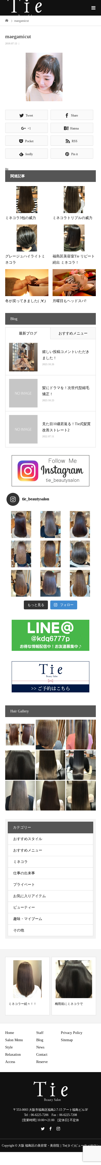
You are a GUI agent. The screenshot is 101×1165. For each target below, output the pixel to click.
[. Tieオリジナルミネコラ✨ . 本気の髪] (21, 554)
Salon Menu (14, 1040)
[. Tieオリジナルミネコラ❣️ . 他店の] (50, 583)
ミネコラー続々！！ (23, 1004)
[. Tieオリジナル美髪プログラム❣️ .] (21, 524)
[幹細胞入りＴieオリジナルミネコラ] (81, 735)
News (40, 1047)
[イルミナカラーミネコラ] (51, 765)
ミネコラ (20, 862)
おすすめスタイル (27, 839)
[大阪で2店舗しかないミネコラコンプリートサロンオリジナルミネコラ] (20, 735)
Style (9, 1047)
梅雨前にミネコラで (69, 1004)
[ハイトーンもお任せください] (51, 735)
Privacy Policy (71, 1033)
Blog (39, 1040)
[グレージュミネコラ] (81, 795)
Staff (40, 1033)
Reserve (42, 1062)
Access (10, 1062)
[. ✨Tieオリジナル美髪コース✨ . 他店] (50, 524)
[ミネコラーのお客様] (51, 795)
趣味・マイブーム (27, 919)
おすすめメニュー (73, 333)
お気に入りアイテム (29, 896)
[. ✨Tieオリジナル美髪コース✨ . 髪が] (50, 554)
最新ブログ (28, 333)
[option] (27, 986)
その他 (18, 930)
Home (9, 1033)
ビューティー (24, 907)
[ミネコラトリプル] (20, 765)
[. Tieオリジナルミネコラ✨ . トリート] (80, 583)
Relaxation (13, 1055)
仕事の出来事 (24, 873)
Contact (41, 1055)
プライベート (24, 885)
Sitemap (67, 1040)
